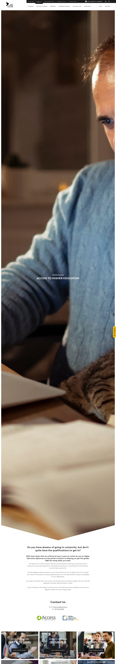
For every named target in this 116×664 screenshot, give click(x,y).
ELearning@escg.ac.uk (60, 607)
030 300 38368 (59, 609)
